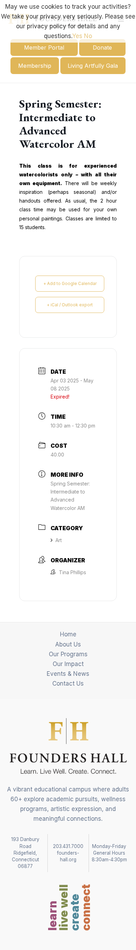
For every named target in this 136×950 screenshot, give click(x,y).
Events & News (68, 673)
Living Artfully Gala (93, 65)
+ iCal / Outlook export (70, 304)
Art (58, 540)
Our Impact (68, 663)
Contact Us (68, 683)
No (88, 35)
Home (68, 634)
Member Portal (44, 47)
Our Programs (68, 654)
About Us (68, 644)
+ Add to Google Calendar (70, 283)
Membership (34, 65)
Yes (77, 35)
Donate (102, 47)
